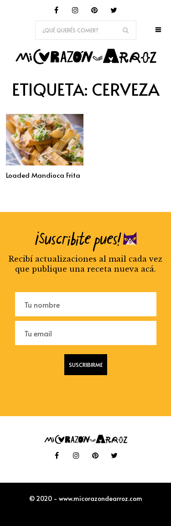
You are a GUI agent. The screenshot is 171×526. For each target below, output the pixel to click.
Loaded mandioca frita (43, 175)
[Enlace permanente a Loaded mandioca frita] (44, 162)
